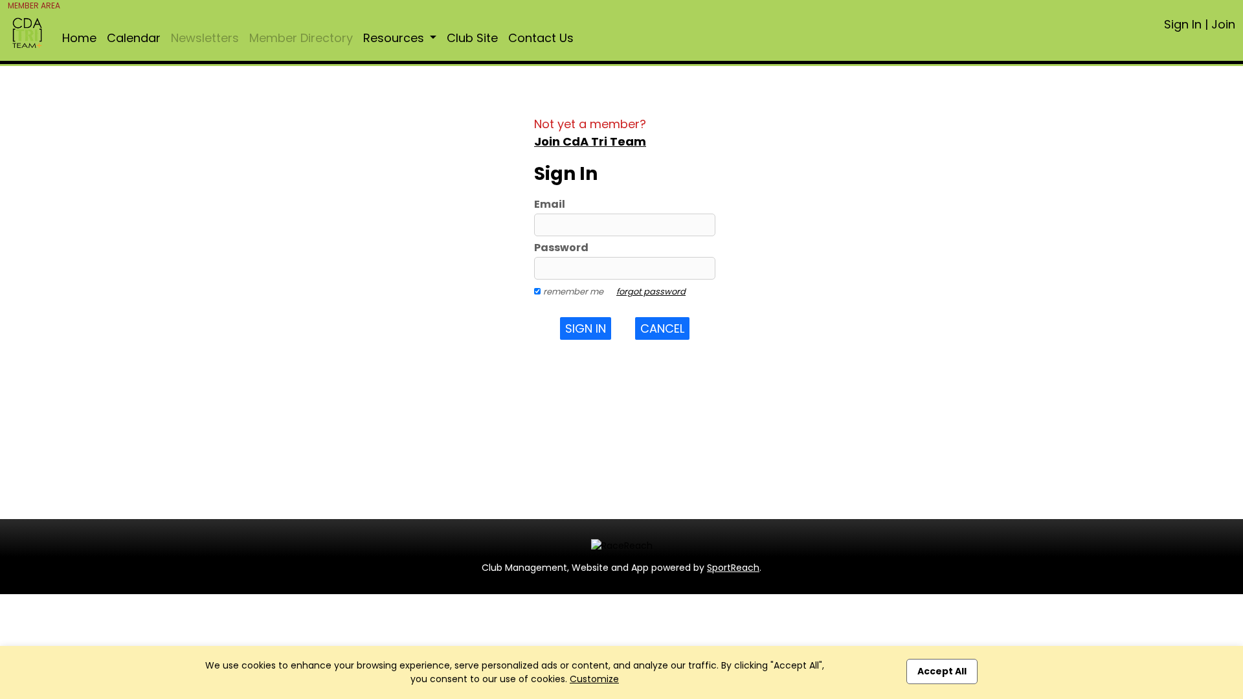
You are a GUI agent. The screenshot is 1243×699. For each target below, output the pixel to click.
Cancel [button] (662, 328)
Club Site (472, 38)
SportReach (733, 567)
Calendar (134, 38)
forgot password (651, 291)
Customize (594, 678)
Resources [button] (395, 38)
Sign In (1183, 24)
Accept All (942, 671)
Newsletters (205, 38)
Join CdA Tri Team (590, 141)
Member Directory (301, 38)
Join (1223, 24)
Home (79, 38)
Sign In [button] (585, 328)
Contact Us (541, 38)
